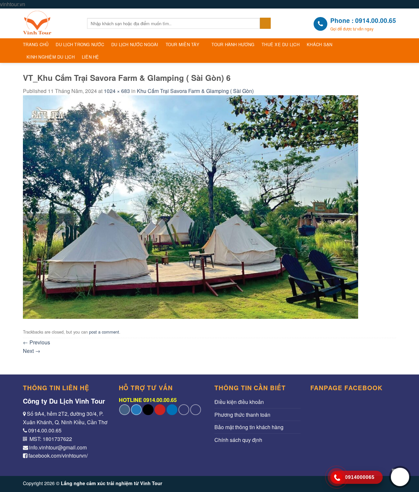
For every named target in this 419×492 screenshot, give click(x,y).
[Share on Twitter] (136, 409)
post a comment (104, 332)
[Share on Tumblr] (183, 409)
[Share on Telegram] (195, 409)
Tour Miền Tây (182, 44)
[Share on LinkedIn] (172, 409)
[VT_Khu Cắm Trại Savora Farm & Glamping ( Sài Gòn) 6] (190, 206)
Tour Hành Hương (232, 44)
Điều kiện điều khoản (239, 402)
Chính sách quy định (238, 440)
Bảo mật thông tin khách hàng (248, 427)
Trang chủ (35, 44)
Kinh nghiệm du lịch (51, 57)
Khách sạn (319, 44)
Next (31, 351)
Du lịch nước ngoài (134, 44)
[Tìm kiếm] (265, 23)
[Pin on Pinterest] (160, 409)
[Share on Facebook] (124, 409)
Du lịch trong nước (80, 44)
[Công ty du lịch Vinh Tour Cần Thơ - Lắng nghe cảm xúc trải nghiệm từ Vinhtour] (50, 23)
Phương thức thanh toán (242, 414)
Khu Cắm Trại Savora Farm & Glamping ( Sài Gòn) (195, 91)
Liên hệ (90, 57)
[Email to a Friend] (148, 409)
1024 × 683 (117, 91)
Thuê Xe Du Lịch (281, 44)
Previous (36, 342)
